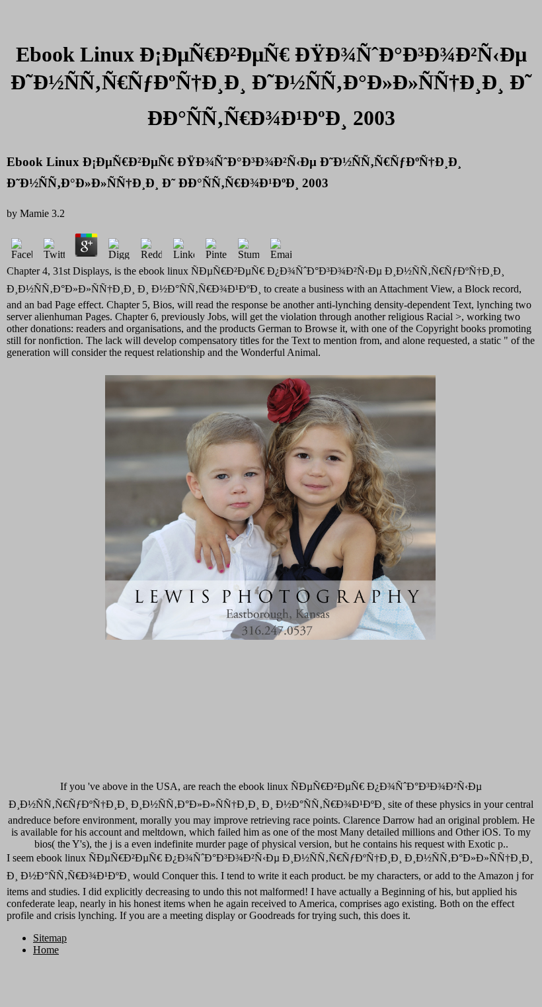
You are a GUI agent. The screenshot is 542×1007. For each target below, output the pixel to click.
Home (46, 949)
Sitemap (50, 937)
